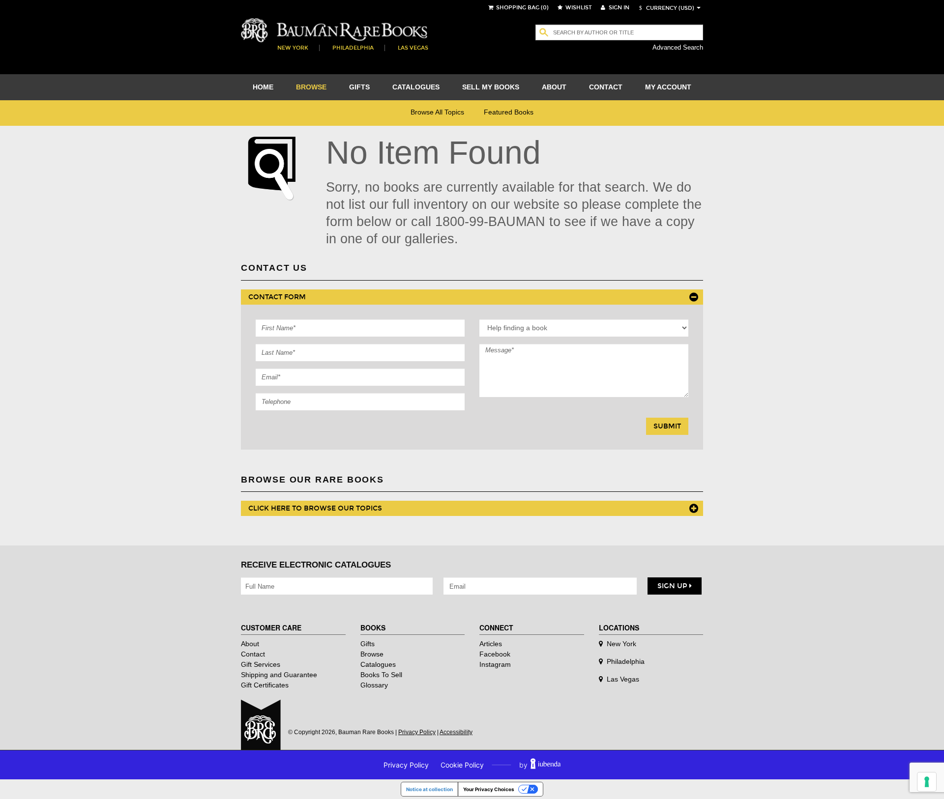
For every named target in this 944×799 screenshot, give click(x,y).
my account (668, 87)
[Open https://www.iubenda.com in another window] (545, 764)
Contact (253, 654)
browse (311, 87)
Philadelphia (353, 48)
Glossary (374, 685)
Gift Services (260, 664)
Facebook (494, 654)
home (263, 87)
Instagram (495, 664)
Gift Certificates (265, 685)
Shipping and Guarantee (279, 675)
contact (605, 87)
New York (292, 48)
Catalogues (378, 664)
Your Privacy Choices (488, 789)
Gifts (367, 644)
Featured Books (508, 112)
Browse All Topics (437, 112)
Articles (490, 644)
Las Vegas (413, 48)
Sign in (618, 7)
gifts (359, 87)
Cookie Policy (462, 765)
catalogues (416, 87)
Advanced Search (677, 47)
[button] (665, 8)
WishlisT (578, 7)
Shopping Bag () (522, 7)
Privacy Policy (417, 732)
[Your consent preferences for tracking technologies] (926, 781)
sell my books (490, 87)
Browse (372, 654)
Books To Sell (381, 675)
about (554, 87)
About (250, 644)
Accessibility (456, 732)
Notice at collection (429, 789)
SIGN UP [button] (673, 586)
